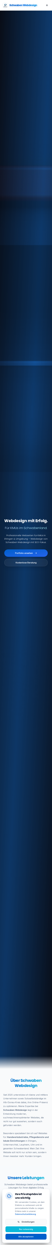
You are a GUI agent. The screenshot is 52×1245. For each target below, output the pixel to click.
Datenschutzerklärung (25, 1214)
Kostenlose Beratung (26, 562)
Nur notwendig (26, 1229)
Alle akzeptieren (26, 1236)
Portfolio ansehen (24, 553)
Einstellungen (28, 1222)
